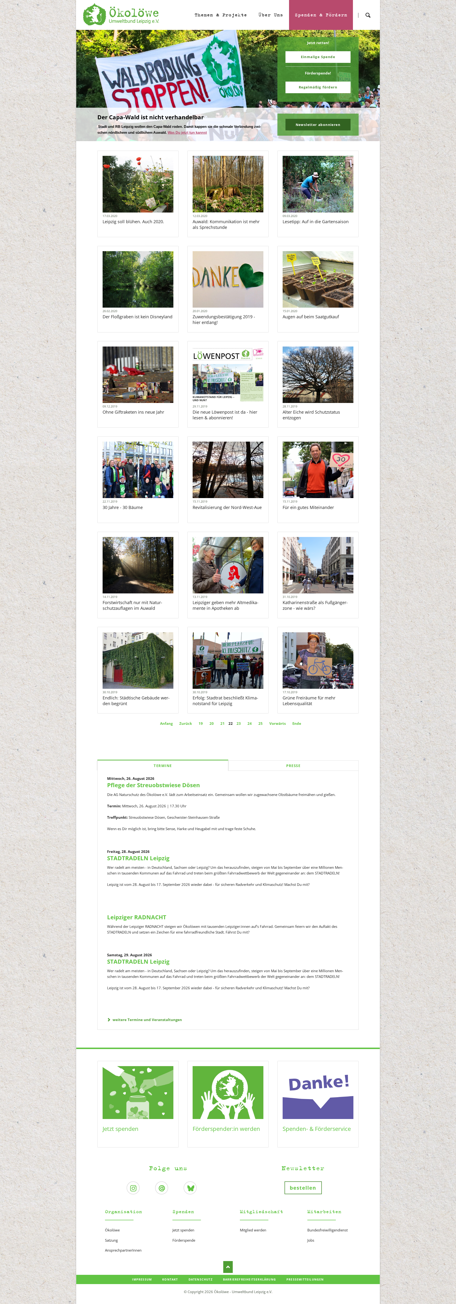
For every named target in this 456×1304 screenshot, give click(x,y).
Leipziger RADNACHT (136, 917)
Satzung (111, 1240)
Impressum (142, 1279)
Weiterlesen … (143, 196)
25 (260, 723)
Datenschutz (201, 1279)
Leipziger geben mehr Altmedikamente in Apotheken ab (225, 605)
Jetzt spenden (120, 1129)
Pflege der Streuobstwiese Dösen (153, 785)
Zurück (185, 723)
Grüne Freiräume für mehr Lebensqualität (309, 700)
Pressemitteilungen (305, 1279)
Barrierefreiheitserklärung (249, 1279)
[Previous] (87, 85)
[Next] (369, 85)
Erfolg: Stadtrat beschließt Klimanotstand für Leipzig (225, 700)
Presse (293, 765)
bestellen (303, 1187)
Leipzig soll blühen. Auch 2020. (133, 221)
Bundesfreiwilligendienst (327, 1230)
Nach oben (228, 1267)
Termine (163, 765)
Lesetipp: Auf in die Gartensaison (316, 221)
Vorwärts (277, 723)
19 (201, 723)
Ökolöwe (112, 1230)
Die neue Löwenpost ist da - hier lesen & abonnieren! (225, 415)
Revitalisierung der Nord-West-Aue (227, 507)
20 (211, 723)
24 (249, 723)
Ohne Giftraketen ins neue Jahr (133, 412)
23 (239, 723)
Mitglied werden (253, 1230)
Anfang (166, 723)
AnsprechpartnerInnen (123, 1250)
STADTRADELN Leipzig (138, 858)
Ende (296, 723)
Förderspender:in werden (226, 1129)
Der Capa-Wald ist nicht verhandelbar (226, 138)
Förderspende (183, 1240)
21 (222, 723)
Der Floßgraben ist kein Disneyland (137, 316)
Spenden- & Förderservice (317, 1129)
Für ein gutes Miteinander (308, 507)
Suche (368, 11)
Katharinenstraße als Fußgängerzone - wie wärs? (315, 605)
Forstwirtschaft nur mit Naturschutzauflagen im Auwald (132, 605)
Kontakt (170, 1279)
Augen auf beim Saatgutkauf (311, 316)
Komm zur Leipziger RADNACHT (230, 138)
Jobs (310, 1240)
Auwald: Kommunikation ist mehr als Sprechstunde (226, 224)
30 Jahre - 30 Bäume (123, 507)
